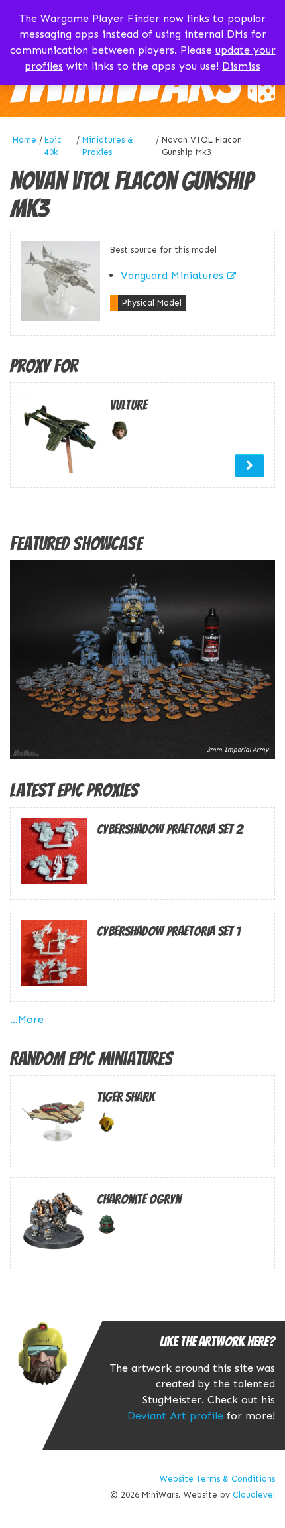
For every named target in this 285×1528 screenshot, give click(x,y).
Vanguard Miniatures (172, 275)
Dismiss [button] (241, 66)
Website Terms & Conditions (217, 1479)
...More (27, 1019)
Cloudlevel (254, 1494)
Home (24, 140)
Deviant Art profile (175, 1415)
